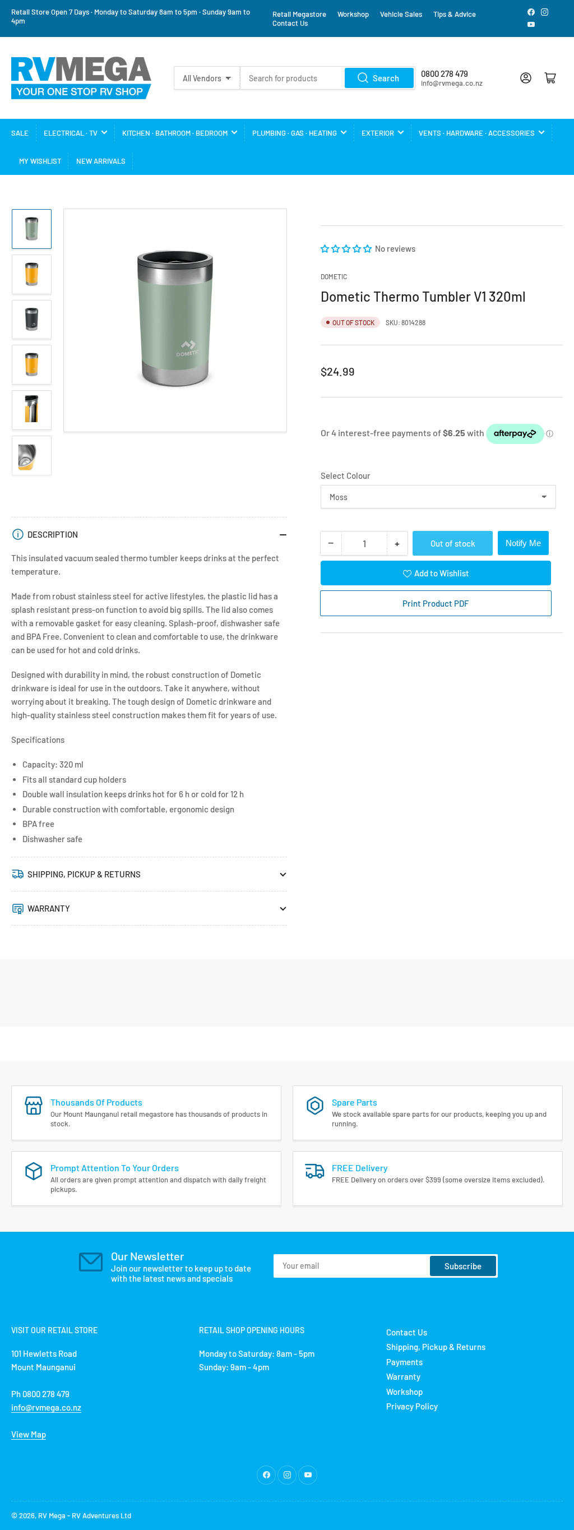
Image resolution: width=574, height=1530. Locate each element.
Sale (20, 132)
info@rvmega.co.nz (46, 1407)
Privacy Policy (412, 1406)
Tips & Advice (454, 14)
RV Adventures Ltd (101, 1515)
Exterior (378, 132)
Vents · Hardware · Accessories (477, 132)
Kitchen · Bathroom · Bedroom (175, 132)
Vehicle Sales (401, 14)
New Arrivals (101, 160)
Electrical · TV (71, 132)
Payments (404, 1362)
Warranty (403, 1376)
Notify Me (523, 543)
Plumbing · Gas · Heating (294, 132)
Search (386, 78)
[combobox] (327, 78)
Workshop (353, 14)
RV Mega (52, 1515)
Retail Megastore (299, 14)
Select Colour (346, 475)
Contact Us (290, 23)
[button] (347, 248)
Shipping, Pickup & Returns (435, 1347)
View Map (28, 1434)
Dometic (334, 276)
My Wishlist (40, 160)
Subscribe (463, 1266)
